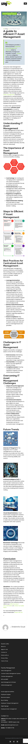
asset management (9, 94)
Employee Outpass (6, 694)
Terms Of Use (4, 661)
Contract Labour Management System (11, 673)
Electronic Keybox (5, 697)
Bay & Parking (4, 700)
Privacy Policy (4, 658)
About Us (3, 646)
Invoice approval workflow (7, 691)
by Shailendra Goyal (15, 29)
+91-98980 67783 (9, 728)
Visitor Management (6, 670)
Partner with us (5, 655)
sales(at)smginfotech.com (11, 725)
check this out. (19, 612)
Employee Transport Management (9, 703)
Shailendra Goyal (18, 627)
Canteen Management (7, 676)
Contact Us (4, 652)
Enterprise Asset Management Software (12, 48)
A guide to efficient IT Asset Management (14, 34)
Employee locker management (9, 709)
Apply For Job (4, 649)
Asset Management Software (9, 13)
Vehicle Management (6, 685)
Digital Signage (4, 706)
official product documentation (11, 605)
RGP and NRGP (4, 679)
